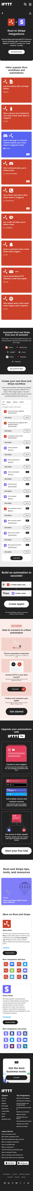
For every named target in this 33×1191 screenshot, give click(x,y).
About (23, 1177)
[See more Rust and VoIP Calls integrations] (9, 964)
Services (4, 1098)
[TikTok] (24, 1183)
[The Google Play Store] (23, 1163)
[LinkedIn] (9, 1183)
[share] (30, 13)
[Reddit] (28, 1183)
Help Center (5, 1108)
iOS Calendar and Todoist (23, 1121)
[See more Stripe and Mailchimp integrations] (22, 1046)
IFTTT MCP (5, 1106)
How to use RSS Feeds (8, 1144)
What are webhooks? (8, 1147)
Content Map (5, 1111)
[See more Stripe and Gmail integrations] (22, 1033)
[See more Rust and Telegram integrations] (9, 977)
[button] (30, 4)
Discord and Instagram (23, 1098)
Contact (10, 1177)
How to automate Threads (9, 1152)
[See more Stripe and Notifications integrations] (9, 1040)
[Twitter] (20, 1183)
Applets (4, 1103)
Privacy (17, 1177)
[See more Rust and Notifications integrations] (22, 964)
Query (11, 498)
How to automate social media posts (12, 1155)
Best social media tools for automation (13, 1157)
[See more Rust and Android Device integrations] (9, 970)
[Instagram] (13, 1183)
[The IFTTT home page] (7, 4)
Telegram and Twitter (22, 1123)
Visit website (7, 1017)
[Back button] (2, 13)
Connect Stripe (10, 1022)
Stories (4, 1100)
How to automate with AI (9, 1134)
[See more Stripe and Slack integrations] (9, 1046)
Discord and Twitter (22, 1126)
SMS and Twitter (21, 1114)
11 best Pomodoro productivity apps (12, 1149)
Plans (3, 1116)
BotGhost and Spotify (22, 1111)
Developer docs (6, 1119)
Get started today (16, 52)
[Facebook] (5, 1183)
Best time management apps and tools (13, 1139)
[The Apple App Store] (10, 1163)
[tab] (3, 402)
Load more (16, 558)
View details (8, 417)
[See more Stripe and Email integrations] (22, 1040)
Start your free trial (16, 850)
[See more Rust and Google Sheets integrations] (22, 977)
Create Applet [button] (16, 604)
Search (4, 1114)
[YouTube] (16, 1183)
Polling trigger (13, 413)
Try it (27, 417)
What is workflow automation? (10, 1142)
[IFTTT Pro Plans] (27, 448)
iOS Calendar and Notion (23, 1100)
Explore (5, 1095)
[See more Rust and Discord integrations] (22, 970)
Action (11, 450)
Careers (14, 1174)
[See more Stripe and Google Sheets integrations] (9, 1033)
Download (6, 947)
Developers (6, 1174)
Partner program (24, 1174)
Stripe (21, 30)
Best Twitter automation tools (10, 1136)
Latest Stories (7, 1131)
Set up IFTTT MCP (16, 369)
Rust (11, 30)
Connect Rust (9, 953)
